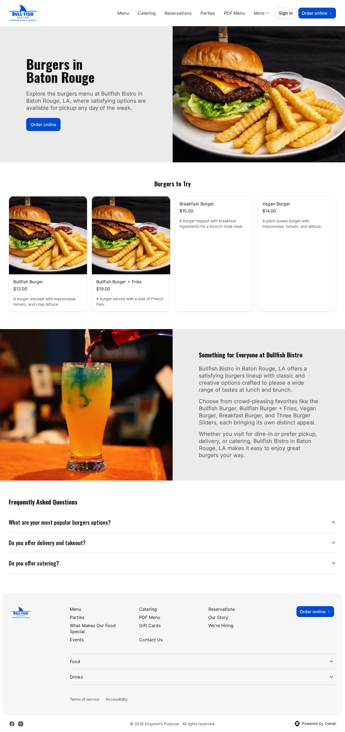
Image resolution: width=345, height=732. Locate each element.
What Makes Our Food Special (93, 628)
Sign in (286, 13)
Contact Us (151, 639)
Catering (147, 13)
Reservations (178, 13)
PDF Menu (234, 13)
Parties (207, 13)
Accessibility (117, 699)
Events (77, 639)
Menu (123, 13)
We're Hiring (220, 625)
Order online (43, 124)
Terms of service (84, 699)
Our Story (218, 617)
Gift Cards (150, 625)
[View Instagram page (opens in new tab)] (20, 724)
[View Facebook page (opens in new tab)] (12, 724)
